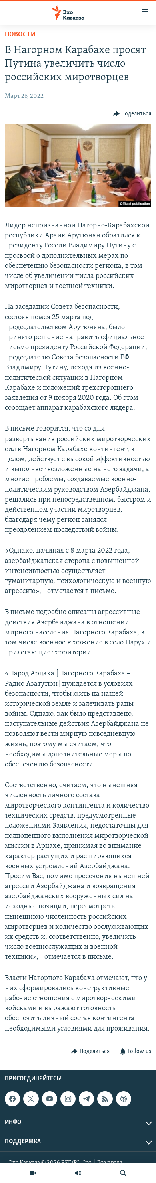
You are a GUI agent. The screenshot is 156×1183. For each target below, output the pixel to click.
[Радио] (78, 1173)
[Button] (132, 114)
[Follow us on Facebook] (12, 1098)
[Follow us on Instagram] (68, 1098)
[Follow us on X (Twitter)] (30, 1098)
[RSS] (104, 1098)
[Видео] (33, 1173)
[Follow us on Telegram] (86, 1098)
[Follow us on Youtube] (49, 1098)
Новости (20, 34)
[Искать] (123, 1173)
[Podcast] (123, 1098)
